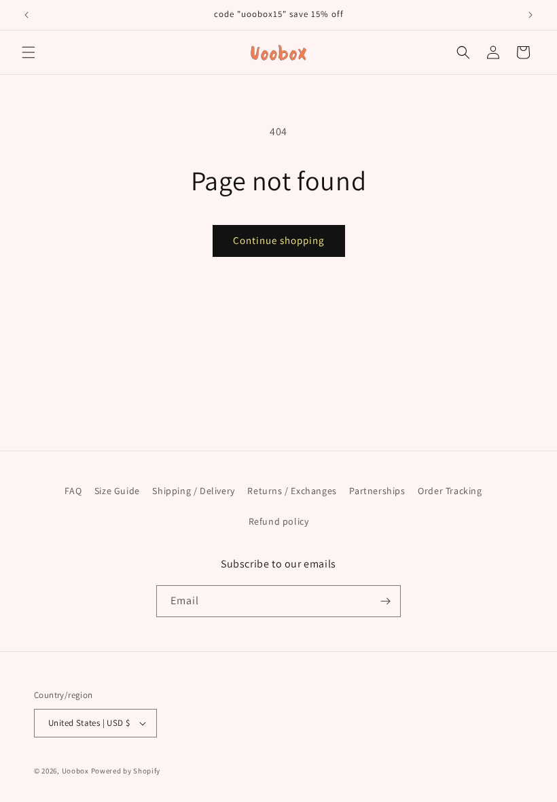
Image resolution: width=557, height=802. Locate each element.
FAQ (73, 491)
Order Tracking (450, 491)
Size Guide (117, 491)
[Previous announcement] (26, 15)
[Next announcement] (530, 15)
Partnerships (377, 491)
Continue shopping (279, 240)
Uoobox (75, 770)
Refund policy (279, 521)
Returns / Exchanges (291, 491)
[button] (28, 52)
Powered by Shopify (126, 770)
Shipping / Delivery (193, 491)
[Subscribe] (385, 601)
